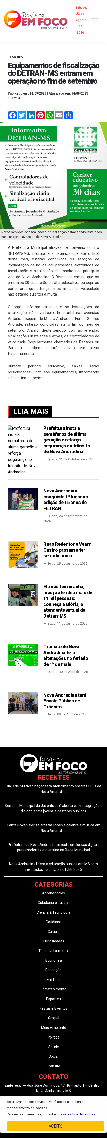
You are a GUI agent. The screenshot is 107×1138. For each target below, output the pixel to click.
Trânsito (53, 1066)
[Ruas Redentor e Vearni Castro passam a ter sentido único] (23, 554)
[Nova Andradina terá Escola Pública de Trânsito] (23, 702)
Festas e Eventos (54, 1008)
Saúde (53, 1047)
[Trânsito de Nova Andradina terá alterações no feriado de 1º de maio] (23, 654)
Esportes (53, 999)
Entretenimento (53, 989)
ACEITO (56, 1126)
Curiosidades (53, 941)
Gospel (53, 1018)
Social (53, 1056)
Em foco (54, 980)
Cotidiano (53, 922)
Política (53, 1037)
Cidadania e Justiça (54, 903)
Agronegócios (53, 893)
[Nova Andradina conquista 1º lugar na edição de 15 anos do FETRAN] (23, 498)
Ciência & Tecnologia (53, 912)
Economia (53, 960)
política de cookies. (81, 1114)
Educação (53, 970)
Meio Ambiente (53, 1028)
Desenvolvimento (53, 951)
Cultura (53, 931)
